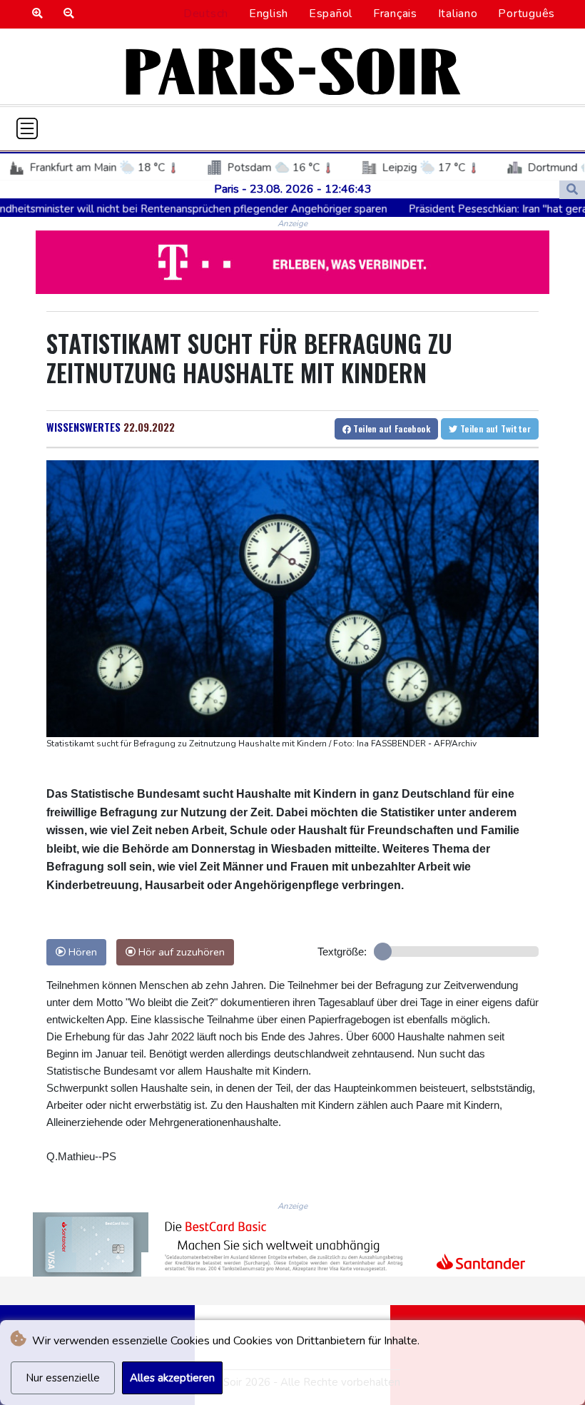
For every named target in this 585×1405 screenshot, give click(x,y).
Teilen (390, 428)
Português (526, 13)
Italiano (458, 13)
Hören (81, 952)
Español (330, 13)
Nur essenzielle (63, 1378)
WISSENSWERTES (83, 427)
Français (395, 13)
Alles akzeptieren (172, 1378)
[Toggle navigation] (27, 128)
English (268, 13)
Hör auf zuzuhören (180, 952)
